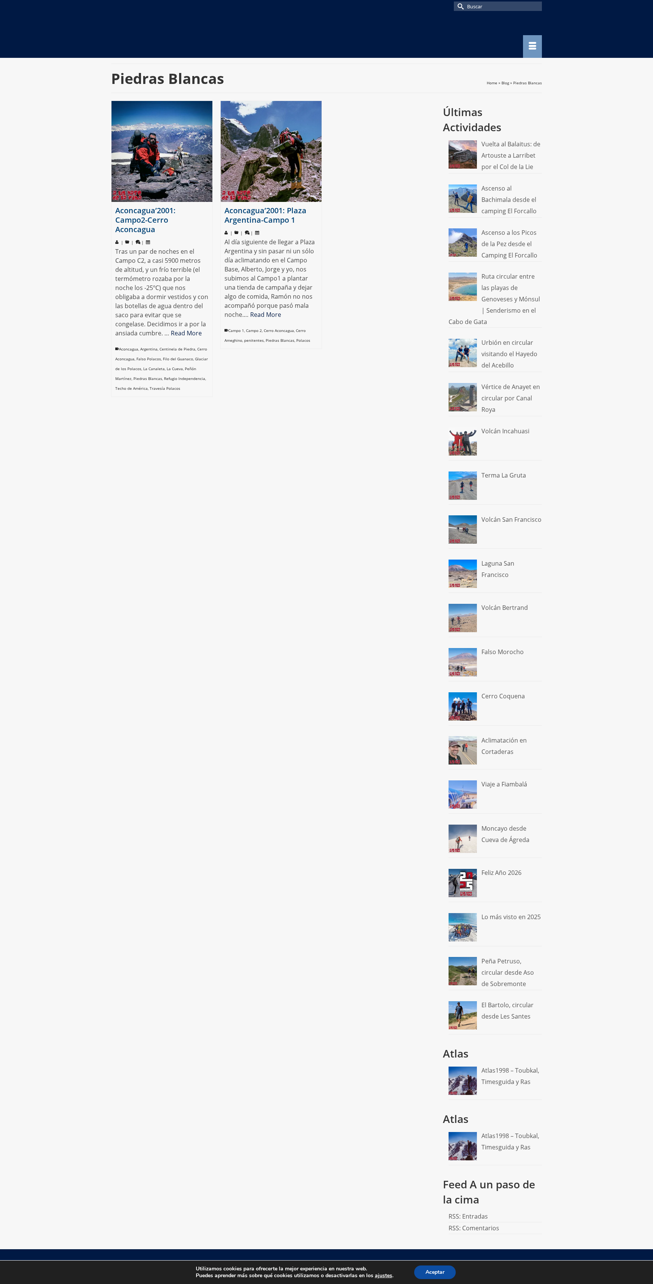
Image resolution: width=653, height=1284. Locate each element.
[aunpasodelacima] (179, 35)
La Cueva (175, 368)
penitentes (254, 340)
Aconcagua (128, 349)
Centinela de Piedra (177, 349)
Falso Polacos (148, 358)
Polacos (303, 340)
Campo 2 (254, 330)
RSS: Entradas (468, 1216)
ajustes (383, 1275)
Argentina (149, 349)
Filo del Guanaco (178, 358)
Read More (186, 333)
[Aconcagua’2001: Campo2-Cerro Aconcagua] (161, 151)
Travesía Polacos (165, 388)
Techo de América (131, 388)
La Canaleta (154, 368)
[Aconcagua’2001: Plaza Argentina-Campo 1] (271, 151)
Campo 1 (236, 330)
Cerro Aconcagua (279, 330)
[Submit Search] (459, 6)
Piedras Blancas (147, 378)
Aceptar (435, 1272)
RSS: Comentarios (474, 1228)
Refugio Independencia (184, 378)
